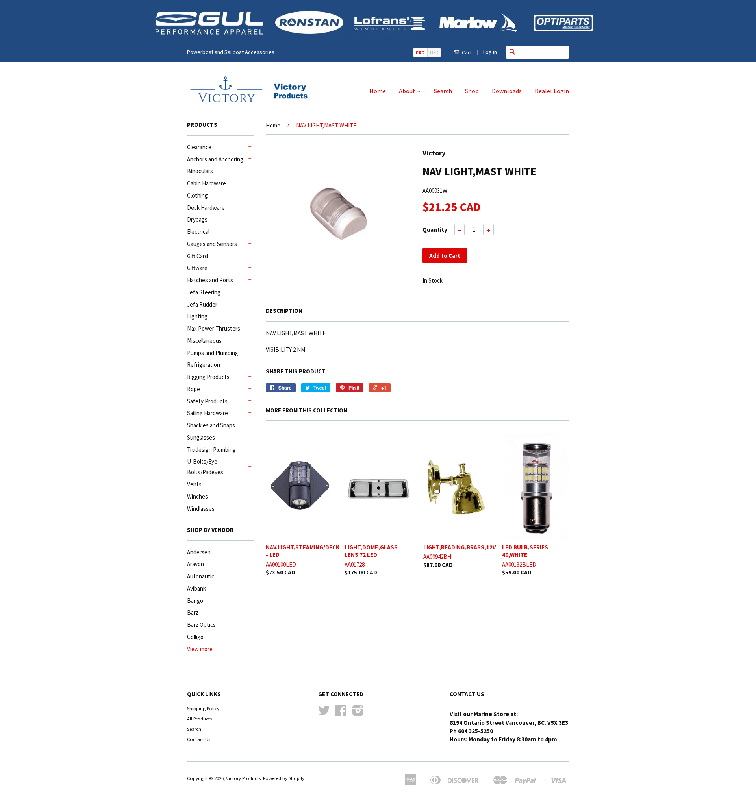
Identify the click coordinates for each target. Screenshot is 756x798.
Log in (490, 51)
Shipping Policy (203, 708)
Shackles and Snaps (211, 425)
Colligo (195, 637)
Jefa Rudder (202, 304)
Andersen (199, 552)
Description (284, 310)
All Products (199, 718)
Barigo (195, 600)
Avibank (196, 588)
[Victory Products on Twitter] (324, 713)
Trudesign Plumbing (211, 449)
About (408, 91)
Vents (194, 484)
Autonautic (200, 576)
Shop (472, 91)
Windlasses (201, 508)
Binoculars (200, 171)
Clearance (199, 147)
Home (377, 91)
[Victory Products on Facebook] (341, 713)
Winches (197, 496)
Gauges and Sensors (212, 244)
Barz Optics (201, 624)
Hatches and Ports (210, 280)
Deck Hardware (206, 207)
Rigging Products (208, 377)
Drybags (197, 219)
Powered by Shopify (283, 778)
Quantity (434, 229)
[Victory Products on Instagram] (358, 713)
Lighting (197, 316)
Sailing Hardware (207, 413)
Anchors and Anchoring (215, 159)
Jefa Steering (203, 292)
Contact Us (198, 739)
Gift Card (197, 256)
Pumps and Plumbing (212, 353)
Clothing (197, 195)
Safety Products (207, 401)
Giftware (197, 268)
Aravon (195, 564)
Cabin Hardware (206, 183)
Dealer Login (552, 91)
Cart (466, 52)
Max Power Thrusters (213, 328)
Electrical (198, 231)
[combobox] (544, 52)
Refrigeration (203, 364)
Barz (192, 612)
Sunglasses (201, 437)
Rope (193, 389)
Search (443, 91)
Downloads (507, 91)
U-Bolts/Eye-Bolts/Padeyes (205, 467)
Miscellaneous (204, 340)
